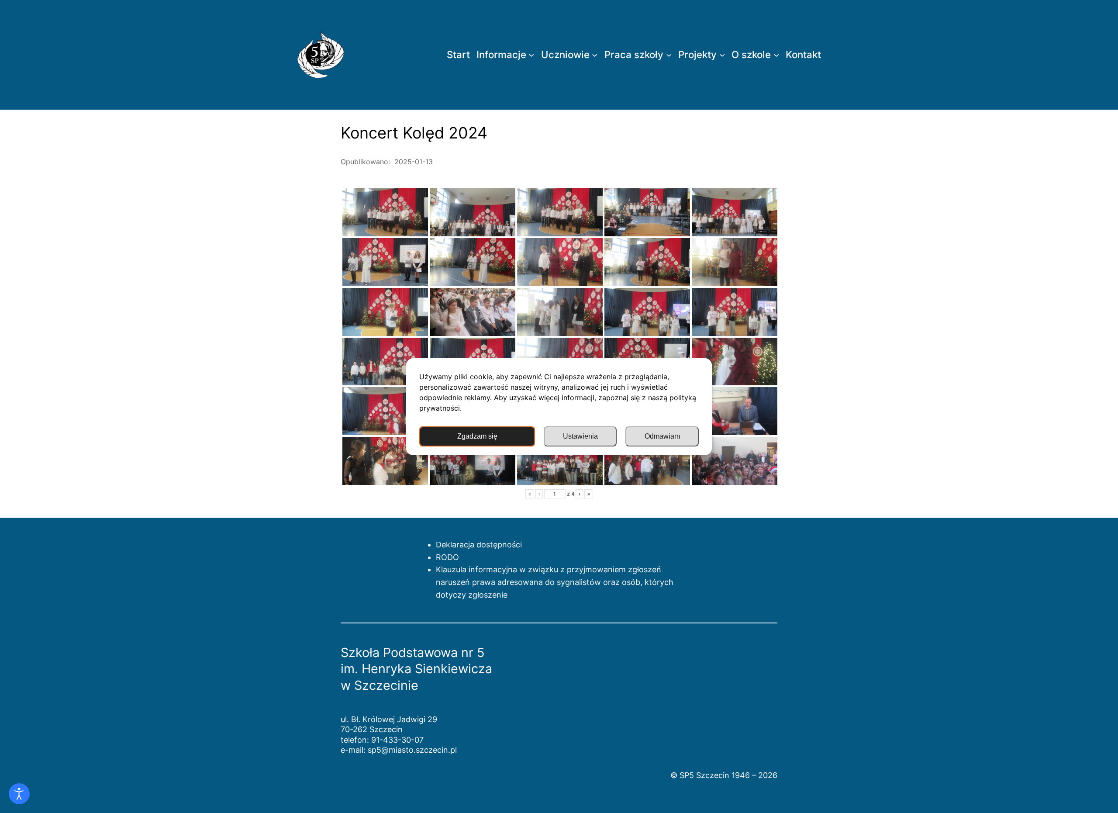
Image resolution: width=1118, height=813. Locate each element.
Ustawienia (580, 436)
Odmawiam (662, 436)
